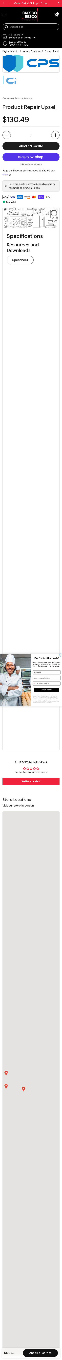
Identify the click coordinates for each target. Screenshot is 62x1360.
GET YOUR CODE (46, 690)
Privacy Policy (44, 702)
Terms (49, 702)
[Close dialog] (60, 655)
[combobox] (36, 683)
